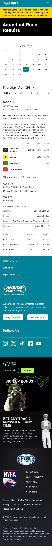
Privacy (6, 504)
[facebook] (30, 343)
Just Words (15, 163)
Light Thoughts (29, 191)
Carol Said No (16, 169)
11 (32, 59)
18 (32, 64)
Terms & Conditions (32, 504)
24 (26, 69)
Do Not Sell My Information (30, 500)
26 (39, 69)
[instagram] (5, 343)
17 (26, 64)
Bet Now (27, 370)
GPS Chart (31, 177)
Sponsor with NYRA (34, 477)
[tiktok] (21, 343)
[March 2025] (26, 41)
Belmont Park (38, 317)
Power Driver (28, 187)
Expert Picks (10, 370)
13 (46, 59)
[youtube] (38, 343)
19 (39, 64)
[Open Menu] (47, 3)
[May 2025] (26, 80)
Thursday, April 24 (16, 87)
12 (39, 59)
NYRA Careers (32, 486)
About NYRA (31, 481)
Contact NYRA (32, 472)
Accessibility (8, 500)
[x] (13, 343)
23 (19, 69)
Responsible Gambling (13, 509)
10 (26, 59)
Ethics (16, 504)
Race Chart (12, 177)
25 (32, 69)
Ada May (13, 157)
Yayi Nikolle (12, 191)
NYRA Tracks (31, 491)
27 (46, 69)
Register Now (13, 317)
